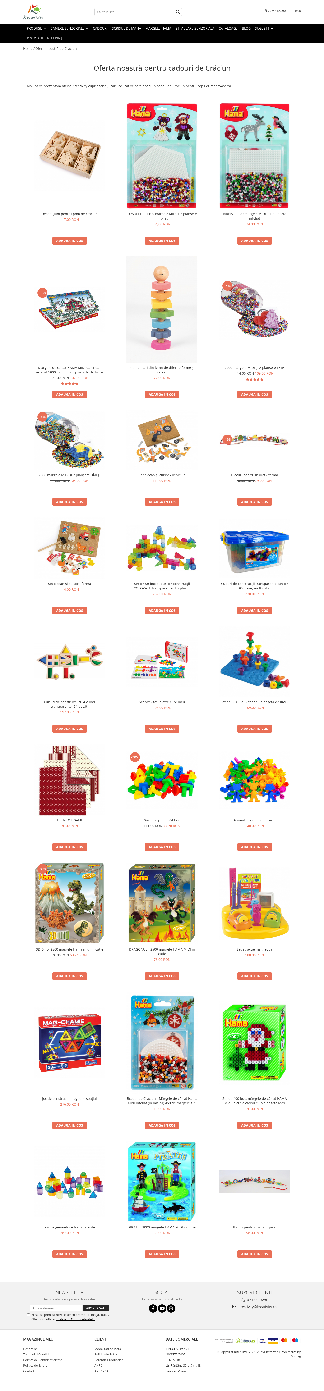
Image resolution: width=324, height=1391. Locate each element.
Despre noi (30, 1349)
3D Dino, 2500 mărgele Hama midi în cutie (69, 949)
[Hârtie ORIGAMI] (69, 780)
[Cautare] (178, 12)
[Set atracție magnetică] (254, 903)
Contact (28, 1371)
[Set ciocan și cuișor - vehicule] (162, 440)
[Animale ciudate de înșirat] (254, 780)
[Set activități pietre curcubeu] (162, 662)
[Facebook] (153, 1308)
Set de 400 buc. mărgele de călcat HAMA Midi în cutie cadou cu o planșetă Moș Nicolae (254, 1100)
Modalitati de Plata (107, 1349)
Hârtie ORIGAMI (69, 820)
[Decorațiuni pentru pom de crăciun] (69, 155)
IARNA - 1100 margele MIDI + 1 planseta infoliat (254, 216)
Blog (246, 28)
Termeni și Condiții (36, 1354)
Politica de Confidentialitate (75, 1319)
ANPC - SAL (102, 1371)
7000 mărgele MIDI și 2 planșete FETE (254, 367)
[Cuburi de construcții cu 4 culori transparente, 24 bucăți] (69, 661)
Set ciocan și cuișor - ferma (69, 583)
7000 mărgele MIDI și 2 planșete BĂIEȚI (70, 475)
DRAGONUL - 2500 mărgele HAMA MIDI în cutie (162, 951)
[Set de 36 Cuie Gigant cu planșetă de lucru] (254, 661)
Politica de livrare (35, 1365)
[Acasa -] (47, 12)
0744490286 (257, 1299)
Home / (29, 48)
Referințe (55, 38)
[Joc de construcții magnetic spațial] (69, 1042)
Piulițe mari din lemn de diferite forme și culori (162, 369)
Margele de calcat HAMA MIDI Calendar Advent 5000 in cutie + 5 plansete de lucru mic (69, 369)
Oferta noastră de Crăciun (56, 48)
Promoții (35, 38)
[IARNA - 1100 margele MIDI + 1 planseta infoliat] (254, 156)
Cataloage (228, 28)
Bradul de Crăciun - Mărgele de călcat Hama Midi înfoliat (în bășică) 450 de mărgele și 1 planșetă (162, 1100)
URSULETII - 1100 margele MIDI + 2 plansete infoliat (162, 216)
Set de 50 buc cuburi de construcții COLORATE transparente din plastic (162, 585)
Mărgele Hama (158, 28)
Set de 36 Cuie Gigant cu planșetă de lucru (254, 702)
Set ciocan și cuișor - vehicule (162, 475)
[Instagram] (171, 1308)
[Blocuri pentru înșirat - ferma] (254, 440)
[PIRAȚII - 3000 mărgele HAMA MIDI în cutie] (162, 1182)
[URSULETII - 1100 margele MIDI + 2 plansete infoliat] (162, 156)
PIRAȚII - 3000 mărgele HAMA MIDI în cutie (162, 1227)
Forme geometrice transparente (69, 1227)
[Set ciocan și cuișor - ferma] (69, 548)
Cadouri (100, 28)
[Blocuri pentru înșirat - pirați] (254, 1181)
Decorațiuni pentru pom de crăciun (70, 214)
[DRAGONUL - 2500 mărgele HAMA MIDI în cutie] (162, 903)
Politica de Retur (105, 1354)
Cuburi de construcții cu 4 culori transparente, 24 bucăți (69, 704)
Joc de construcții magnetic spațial (69, 1098)
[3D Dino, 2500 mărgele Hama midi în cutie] (69, 903)
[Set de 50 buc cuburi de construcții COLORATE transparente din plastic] (162, 548)
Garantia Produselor (108, 1360)
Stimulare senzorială (195, 28)
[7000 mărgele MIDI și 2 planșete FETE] (254, 310)
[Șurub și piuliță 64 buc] (162, 780)
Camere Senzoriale (68, 28)
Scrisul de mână (126, 28)
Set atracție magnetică (254, 949)
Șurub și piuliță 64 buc (162, 820)
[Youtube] (162, 1308)
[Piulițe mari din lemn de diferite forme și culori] (162, 309)
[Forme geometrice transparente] (69, 1181)
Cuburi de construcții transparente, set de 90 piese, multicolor (254, 585)
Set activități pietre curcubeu (162, 702)
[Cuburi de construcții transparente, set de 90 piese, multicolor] (254, 548)
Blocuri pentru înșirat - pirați (255, 1227)
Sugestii (262, 28)
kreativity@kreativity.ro (257, 1306)
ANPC (98, 1365)
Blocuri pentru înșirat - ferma (254, 475)
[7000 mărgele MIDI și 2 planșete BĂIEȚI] (69, 440)
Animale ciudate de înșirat (255, 820)
